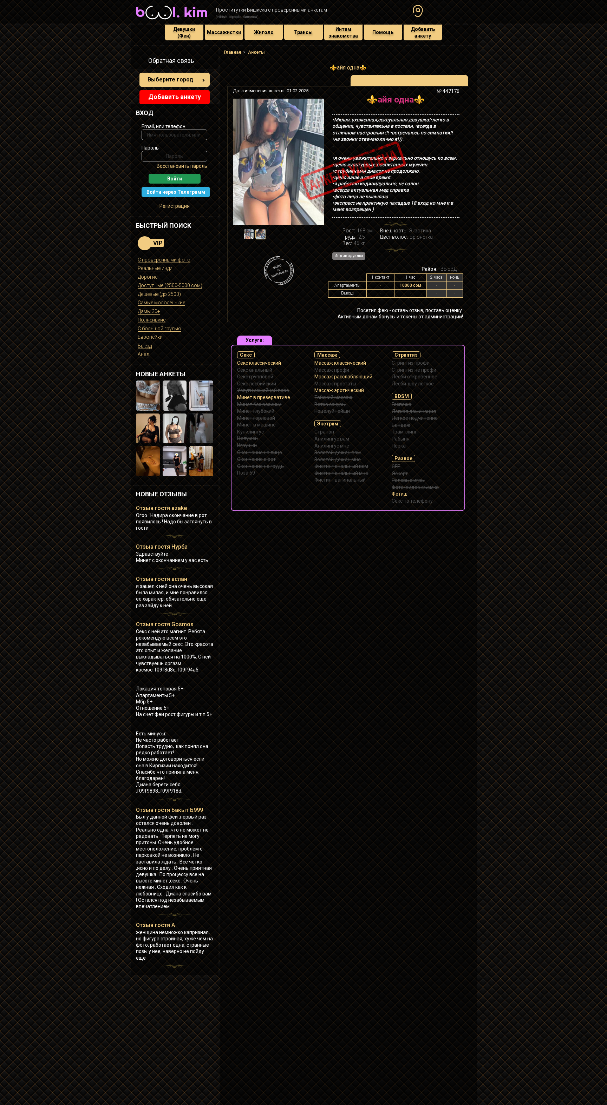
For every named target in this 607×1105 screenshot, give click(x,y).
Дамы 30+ (149, 311)
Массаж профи (331, 370)
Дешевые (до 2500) (159, 294)
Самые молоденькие (161, 302)
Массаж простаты (335, 383)
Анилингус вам (331, 439)
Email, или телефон (163, 126)
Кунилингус (250, 432)
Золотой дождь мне (337, 459)
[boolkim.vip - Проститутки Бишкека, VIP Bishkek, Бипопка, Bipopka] (171, 20)
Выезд (145, 346)
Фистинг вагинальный (340, 480)
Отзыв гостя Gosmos (165, 624)
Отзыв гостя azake (161, 508)
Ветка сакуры (330, 404)
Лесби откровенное (414, 376)
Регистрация (174, 206)
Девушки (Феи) (184, 32)
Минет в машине (256, 425)
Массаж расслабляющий (343, 376)
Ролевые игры (408, 480)
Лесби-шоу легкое (413, 383)
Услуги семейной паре (263, 390)
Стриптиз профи (411, 363)
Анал (143, 354)
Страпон (324, 432)
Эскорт (400, 473)
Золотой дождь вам (337, 452)
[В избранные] (452, 102)
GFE (396, 466)
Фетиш (399, 494)
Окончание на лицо (259, 452)
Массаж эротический (339, 390)
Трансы (303, 32)
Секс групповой (255, 376)
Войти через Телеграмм (175, 192)
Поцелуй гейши (332, 411)
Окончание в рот (256, 459)
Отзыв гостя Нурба (162, 546)
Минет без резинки (259, 404)
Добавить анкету (423, 32)
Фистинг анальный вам (341, 466)
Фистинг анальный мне (341, 473)
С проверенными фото (164, 260)
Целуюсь (247, 438)
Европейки (150, 337)
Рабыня (401, 439)
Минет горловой (256, 418)
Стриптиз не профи (414, 370)
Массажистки (224, 32)
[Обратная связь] (140, 62)
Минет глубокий (255, 411)
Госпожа (401, 404)
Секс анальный (254, 370)
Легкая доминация (414, 411)
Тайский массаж (333, 397)
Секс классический (259, 363)
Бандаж (401, 425)
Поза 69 (246, 473)
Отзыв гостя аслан (161, 579)
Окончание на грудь (260, 466)
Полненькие (151, 320)
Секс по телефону (412, 501)
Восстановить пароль (182, 166)
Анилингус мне (331, 446)
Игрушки (247, 445)
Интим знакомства (343, 32)
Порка (399, 446)
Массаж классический (340, 363)
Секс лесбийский (256, 383)
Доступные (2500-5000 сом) (170, 285)
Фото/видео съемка (415, 487)
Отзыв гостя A (155, 925)
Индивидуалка (348, 255)
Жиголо (264, 32)
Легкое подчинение (415, 418)
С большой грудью (159, 328)
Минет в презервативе (263, 397)
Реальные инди (155, 268)
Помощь (382, 32)
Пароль (150, 148)
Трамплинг (404, 432)
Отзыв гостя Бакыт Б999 (169, 810)
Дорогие (147, 277)
